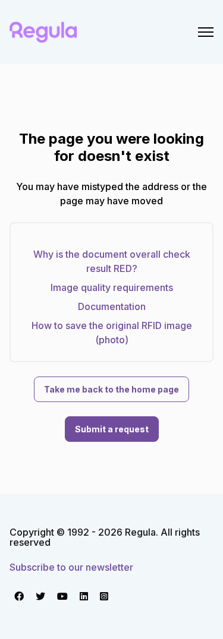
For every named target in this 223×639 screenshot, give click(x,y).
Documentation (112, 306)
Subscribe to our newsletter (71, 567)
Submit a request (112, 429)
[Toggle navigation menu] (205, 32)
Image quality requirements (112, 287)
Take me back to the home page (111, 389)
